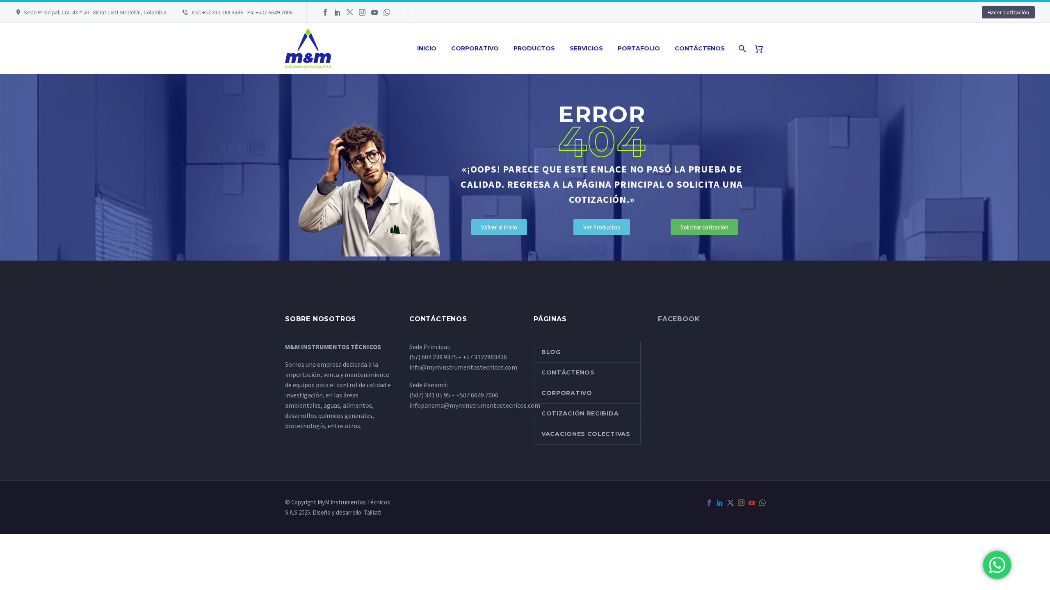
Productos (534, 48)
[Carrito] (762, 48)
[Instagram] (362, 12)
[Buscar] (741, 48)
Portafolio (639, 48)
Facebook (679, 319)
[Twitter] (350, 12)
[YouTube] (374, 12)
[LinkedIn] (337, 12)
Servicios (586, 48)
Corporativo (475, 48)
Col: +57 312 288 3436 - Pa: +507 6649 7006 (241, 12)
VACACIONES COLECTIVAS (585, 434)
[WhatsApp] (387, 12)
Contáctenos (700, 48)
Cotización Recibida (580, 413)
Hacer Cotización (1008, 12)
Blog (551, 352)
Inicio (426, 48)
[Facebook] (325, 12)
